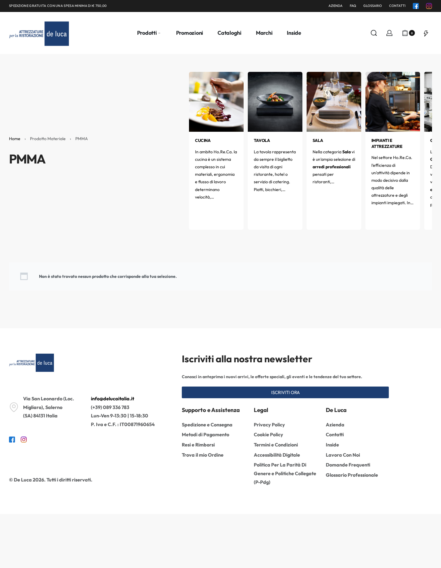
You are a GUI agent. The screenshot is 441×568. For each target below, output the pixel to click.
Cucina (202, 140)
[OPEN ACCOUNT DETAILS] (389, 33)
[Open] (426, 33)
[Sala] (334, 101)
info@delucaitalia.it (112, 399)
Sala (318, 140)
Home (14, 138)
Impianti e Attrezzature (386, 143)
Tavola (262, 140)
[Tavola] (275, 101)
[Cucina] (216, 101)
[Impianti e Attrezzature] (392, 101)
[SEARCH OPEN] (373, 33)
